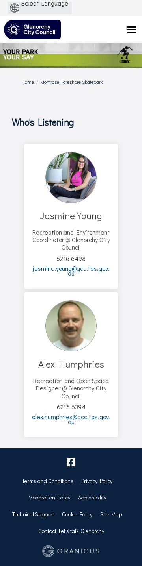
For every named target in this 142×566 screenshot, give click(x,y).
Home (28, 82)
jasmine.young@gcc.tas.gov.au (71, 270)
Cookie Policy (77, 514)
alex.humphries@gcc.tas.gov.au (71, 418)
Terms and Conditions (47, 481)
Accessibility (92, 497)
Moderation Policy (49, 497)
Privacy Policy (96, 481)
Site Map (111, 514)
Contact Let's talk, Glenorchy (71, 531)
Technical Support (33, 514)
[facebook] (71, 462)
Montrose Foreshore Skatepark (71, 82)
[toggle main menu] (131, 30)
